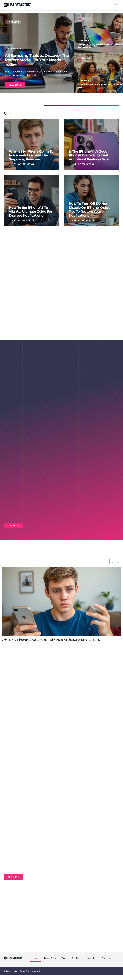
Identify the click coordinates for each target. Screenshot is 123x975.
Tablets (14, 22)
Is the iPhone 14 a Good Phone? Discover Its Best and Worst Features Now (89, 155)
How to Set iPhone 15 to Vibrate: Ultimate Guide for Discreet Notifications (30, 211)
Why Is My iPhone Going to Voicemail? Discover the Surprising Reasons (31, 155)
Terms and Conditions (71, 958)
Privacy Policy (50, 958)
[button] (115, 5)
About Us (91, 958)
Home (35, 958)
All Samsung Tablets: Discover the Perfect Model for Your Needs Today (37, 60)
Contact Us (106, 958)
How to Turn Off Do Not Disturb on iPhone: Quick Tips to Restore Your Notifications (89, 209)
